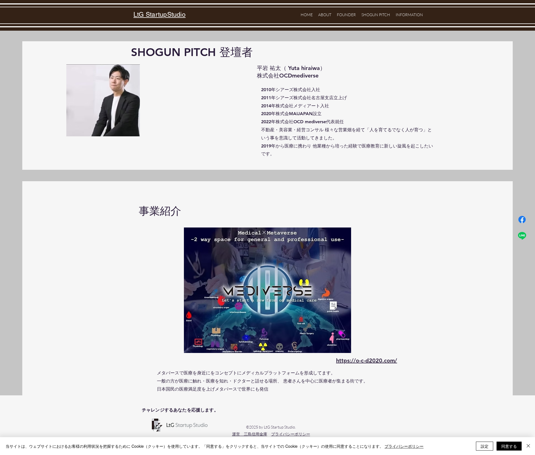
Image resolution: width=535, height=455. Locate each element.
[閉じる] (528, 446)
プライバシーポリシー (290, 434)
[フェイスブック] (522, 219)
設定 (484, 446)
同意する (509, 446)
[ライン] (522, 236)
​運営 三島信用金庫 (249, 434)
